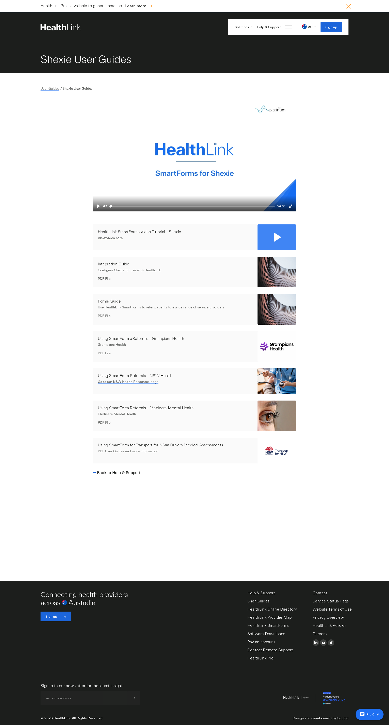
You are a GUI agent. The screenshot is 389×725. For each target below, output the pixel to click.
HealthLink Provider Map (269, 617)
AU (310, 27)
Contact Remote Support (270, 650)
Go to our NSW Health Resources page (128, 382)
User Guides (50, 88)
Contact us (66, 531)
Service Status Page (331, 601)
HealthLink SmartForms (268, 625)
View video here (110, 238)
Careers (320, 633)
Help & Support (269, 27)
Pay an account (261, 642)
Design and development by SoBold (320, 718)
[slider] (192, 206)
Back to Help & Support (119, 472)
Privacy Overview (328, 617)
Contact (320, 593)
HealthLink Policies (329, 625)
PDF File (104, 278)
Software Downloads (266, 633)
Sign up (331, 27)
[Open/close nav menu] (288, 27)
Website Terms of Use (332, 609)
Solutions (242, 27)
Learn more (136, 6)
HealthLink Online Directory (272, 609)
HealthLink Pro (260, 658)
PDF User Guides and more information (128, 451)
